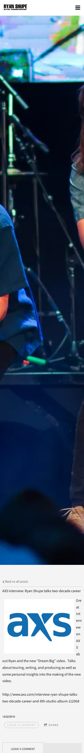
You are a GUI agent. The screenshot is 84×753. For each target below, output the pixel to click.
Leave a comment (21, 725)
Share (54, 725)
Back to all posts (16, 581)
